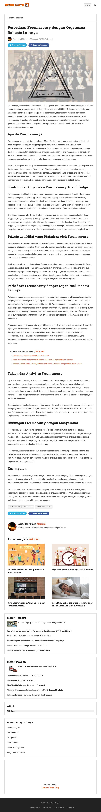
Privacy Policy (59, 807)
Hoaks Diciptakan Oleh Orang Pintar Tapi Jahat (37, 666)
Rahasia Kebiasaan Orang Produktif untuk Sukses (27, 646)
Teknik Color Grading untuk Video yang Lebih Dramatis (29, 695)
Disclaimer (47, 807)
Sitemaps (70, 807)
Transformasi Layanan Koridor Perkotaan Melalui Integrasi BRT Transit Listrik (39, 631)
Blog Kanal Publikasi (16, 752)
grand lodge (28, 507)
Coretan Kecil (12, 732)
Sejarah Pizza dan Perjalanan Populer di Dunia (31, 356)
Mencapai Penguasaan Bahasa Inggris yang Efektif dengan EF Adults (35, 690)
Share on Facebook (40, 45)
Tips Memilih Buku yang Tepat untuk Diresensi (26, 685)
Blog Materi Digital (53, 803)
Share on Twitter (18, 45)
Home (10, 18)
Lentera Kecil (12, 742)
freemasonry (15, 507)
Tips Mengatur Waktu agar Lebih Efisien (72, 569)
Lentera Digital (13, 727)
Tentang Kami (35, 807)
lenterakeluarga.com (15, 747)
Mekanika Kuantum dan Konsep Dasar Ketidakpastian (29, 636)
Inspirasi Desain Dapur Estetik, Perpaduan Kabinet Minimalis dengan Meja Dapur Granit (47, 364)
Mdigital (24, 39)
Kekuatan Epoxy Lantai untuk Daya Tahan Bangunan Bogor (41, 623)
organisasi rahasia (44, 507)
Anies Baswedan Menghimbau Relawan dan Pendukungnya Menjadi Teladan (43, 360)
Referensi (19, 18)
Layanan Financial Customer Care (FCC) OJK (25, 675)
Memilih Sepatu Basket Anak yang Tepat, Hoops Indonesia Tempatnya (35, 641)
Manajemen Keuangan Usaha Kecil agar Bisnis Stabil (28, 650)
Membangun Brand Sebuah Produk (21, 680)
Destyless (11, 737)
